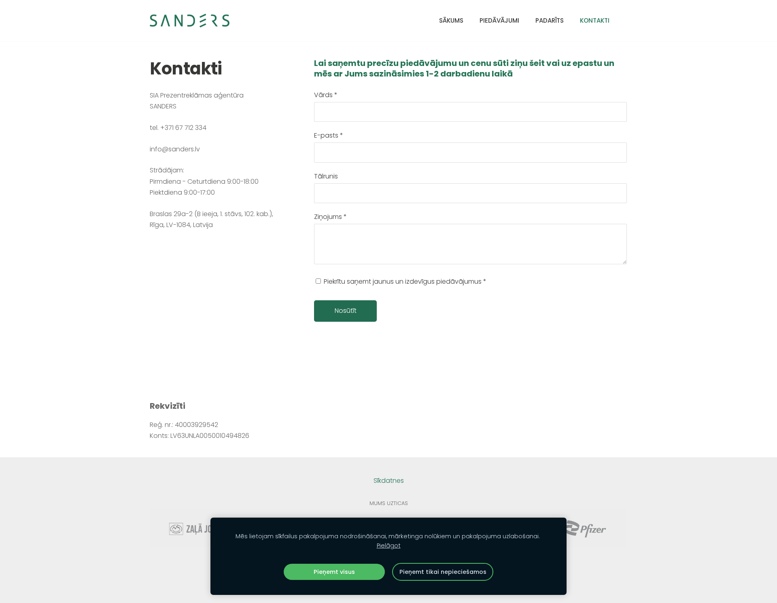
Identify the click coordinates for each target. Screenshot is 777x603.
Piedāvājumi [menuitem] (499, 20)
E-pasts (328, 135)
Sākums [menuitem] (451, 20)
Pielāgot (389, 545)
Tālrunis (326, 176)
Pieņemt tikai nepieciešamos (442, 572)
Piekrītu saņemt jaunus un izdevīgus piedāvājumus (404, 281)
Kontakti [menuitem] (594, 20)
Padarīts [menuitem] (549, 20)
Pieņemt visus (334, 572)
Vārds (326, 95)
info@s (161, 149)
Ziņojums (330, 216)
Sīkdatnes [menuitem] (389, 480)
